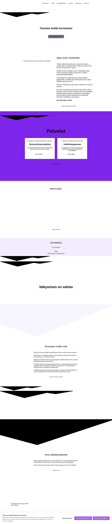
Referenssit (61, 3)
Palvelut (45, 3)
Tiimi (53, 3)
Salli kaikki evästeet (101, 518)
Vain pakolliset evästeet (83, 518)
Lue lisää (10, 521)
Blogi (71, 3)
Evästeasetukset (67, 518)
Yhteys (86, 3)
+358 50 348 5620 (62, 506)
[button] (23, 208)
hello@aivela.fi (61, 504)
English (78, 3)
